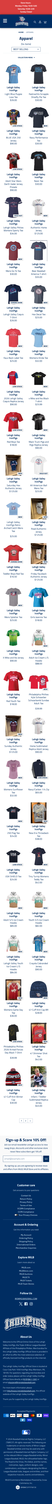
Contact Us (26, 1195)
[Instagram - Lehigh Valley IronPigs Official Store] (31, 1304)
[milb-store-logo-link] (26, 1435)
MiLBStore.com (26, 1271)
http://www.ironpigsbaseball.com (21, 1390)
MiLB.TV (26, 1277)
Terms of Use (26, 1205)
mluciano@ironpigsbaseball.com (21, 1382)
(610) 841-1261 (30, 1379)
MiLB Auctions (25, 1274)
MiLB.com (26, 1267)
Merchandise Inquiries (26, 1248)
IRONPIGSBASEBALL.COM (26, 1298)
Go (46, 1159)
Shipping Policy (26, 1241)
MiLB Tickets (26, 1280)
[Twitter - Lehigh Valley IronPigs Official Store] (21, 1304)
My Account (26, 1235)
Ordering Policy (26, 1238)
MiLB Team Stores (26, 1284)
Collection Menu (25, 58)
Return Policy (26, 1199)
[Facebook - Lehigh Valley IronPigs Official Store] (26, 1304)
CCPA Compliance (26, 1212)
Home (21, 32)
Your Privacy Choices (27, 1215)
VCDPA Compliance (26, 1208)
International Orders (26, 1244)
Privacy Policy (26, 1202)
